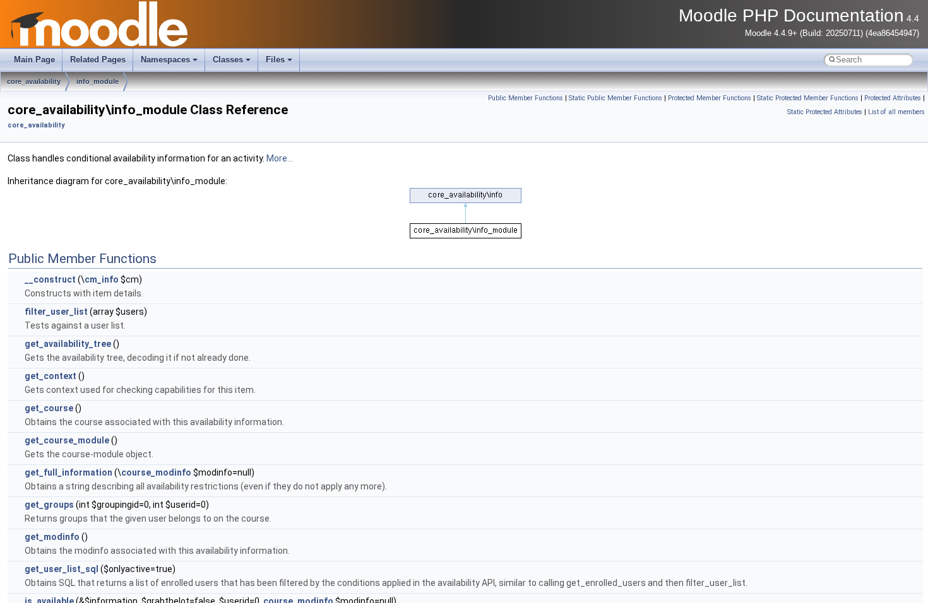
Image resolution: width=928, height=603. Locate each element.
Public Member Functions (525, 98)
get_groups (49, 505)
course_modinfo (156, 472)
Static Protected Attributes (824, 112)
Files (275, 59)
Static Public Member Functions (615, 98)
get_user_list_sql (61, 569)
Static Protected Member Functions (808, 98)
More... (279, 158)
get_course (49, 408)
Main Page (34, 59)
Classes (228, 59)
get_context (50, 376)
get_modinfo (52, 537)
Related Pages (98, 59)
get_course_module (67, 440)
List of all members (896, 112)
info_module (97, 81)
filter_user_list (56, 312)
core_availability (34, 81)
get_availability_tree (68, 344)
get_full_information (68, 472)
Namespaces (165, 59)
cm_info (102, 279)
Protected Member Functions (709, 98)
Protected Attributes (892, 98)
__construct (50, 279)
